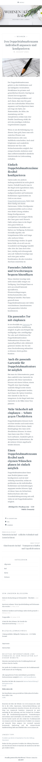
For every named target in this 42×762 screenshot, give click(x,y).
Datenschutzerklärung (30, 681)
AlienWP (21, 760)
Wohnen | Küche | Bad (21, 13)
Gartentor (26, 325)
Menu (22, 2)
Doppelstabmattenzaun (17, 201)
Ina (8, 521)
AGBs (4, 686)
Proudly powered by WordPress (15, 757)
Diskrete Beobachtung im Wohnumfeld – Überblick (18, 598)
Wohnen (21, 36)
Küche (6, 573)
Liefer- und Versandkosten (27, 677)
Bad (5, 568)
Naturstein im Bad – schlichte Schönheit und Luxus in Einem (20, 535)
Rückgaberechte (7, 683)
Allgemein (7, 564)
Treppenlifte (6, 617)
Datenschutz (6, 648)
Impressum (5, 643)
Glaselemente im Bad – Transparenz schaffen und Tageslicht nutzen (22, 546)
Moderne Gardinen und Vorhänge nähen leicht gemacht (19, 611)
